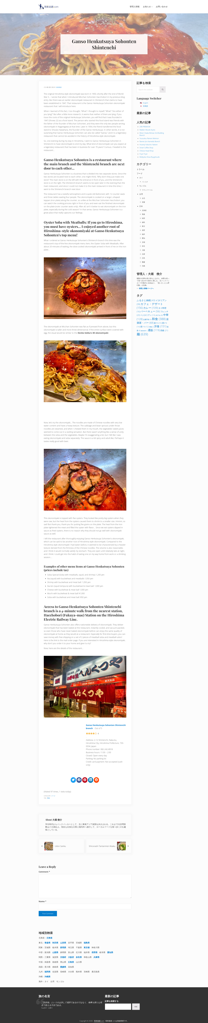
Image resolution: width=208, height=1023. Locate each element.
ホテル (159, 384)
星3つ (158, 392)
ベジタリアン (147, 384)
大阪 (143, 319)
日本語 (145, 106)
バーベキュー (150, 380)
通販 (154, 399)
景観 (151, 396)
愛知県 (110, 952)
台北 (143, 267)
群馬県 (63, 947)
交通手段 (147, 388)
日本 (141, 275)
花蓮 (143, 271)
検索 (135, 1007)
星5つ (144, 395)
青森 (143, 283)
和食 (48, 798)
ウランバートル (147, 259)
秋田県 (55, 942)
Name (42, 901)
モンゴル (142, 255)
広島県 (71, 962)
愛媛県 (63, 967)
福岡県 (47, 971)
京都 (143, 311)
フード (53, 796)
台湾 (141, 263)
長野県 (94, 952)
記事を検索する (112, 1001)
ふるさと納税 (146, 369)
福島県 (87, 942)
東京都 (87, 947)
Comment (44, 871)
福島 (143, 291)
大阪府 (71, 957)
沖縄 (143, 335)
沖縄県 (47, 976)
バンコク (145, 251)
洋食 (160, 395)
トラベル (141, 238)
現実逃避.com (99, 1021)
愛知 (143, 307)
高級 (164, 399)
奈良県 (79, 957)
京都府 (63, 957)
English (145, 103)
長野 (143, 299)
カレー (150, 377)
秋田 (143, 287)
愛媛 (143, 331)
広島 (143, 327)
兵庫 (143, 323)
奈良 (143, 315)
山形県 (63, 942)
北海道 (144, 279)
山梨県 (55, 952)
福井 (143, 303)
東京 (143, 295)
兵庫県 (96, 957)
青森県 (47, 942)
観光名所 (144, 400)
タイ (141, 247)
